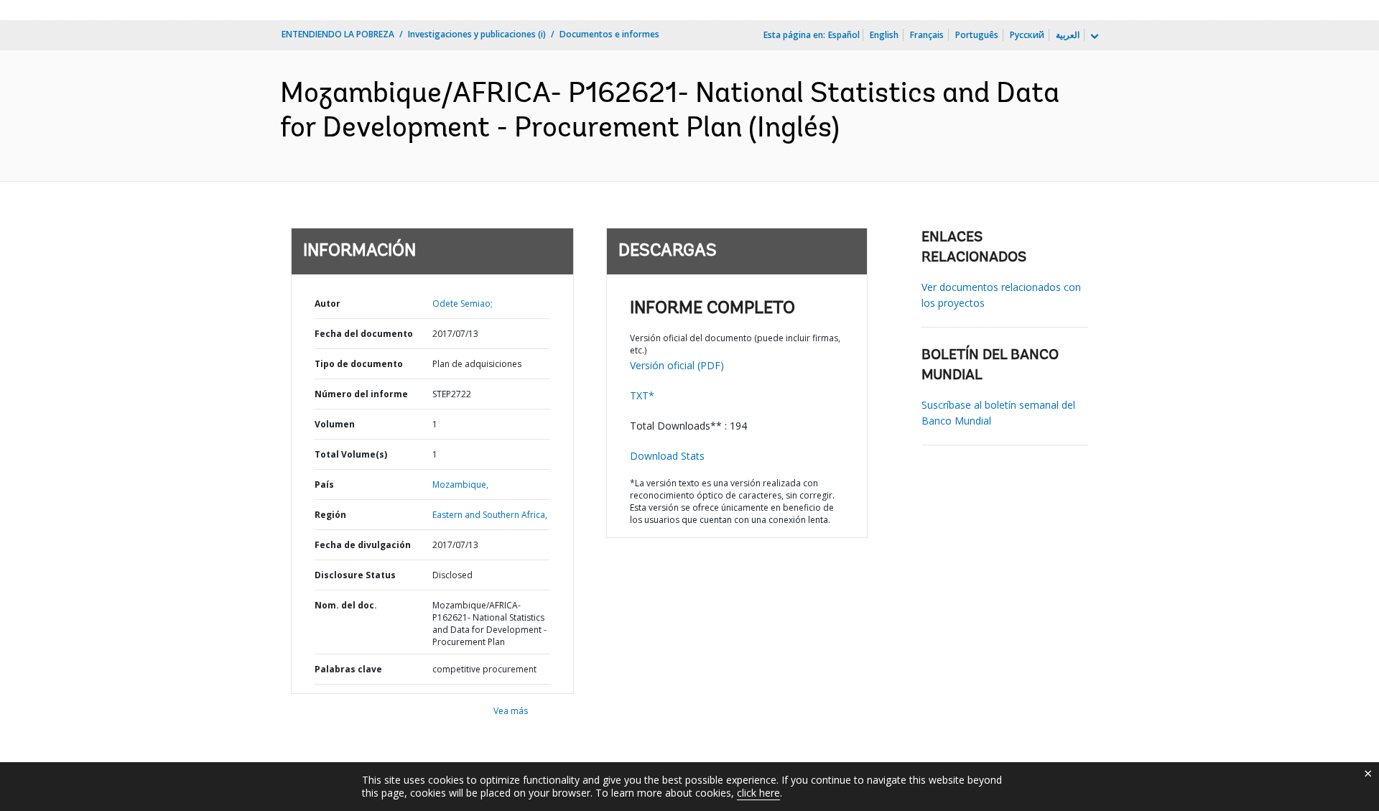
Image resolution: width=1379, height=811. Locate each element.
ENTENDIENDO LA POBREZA (338, 34)
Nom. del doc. (346, 605)
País (324, 484)
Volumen (335, 424)
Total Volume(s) (351, 454)
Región (330, 515)
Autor (327, 303)
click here (758, 793)
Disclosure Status (355, 575)
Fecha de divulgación (363, 545)
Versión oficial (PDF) (677, 365)
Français (927, 35)
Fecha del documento (364, 334)
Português (976, 35)
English (884, 35)
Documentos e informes (609, 34)
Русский (1027, 35)
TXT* (642, 395)
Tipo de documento (359, 364)
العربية (1067, 35)
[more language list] (1093, 37)
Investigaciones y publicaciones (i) (477, 34)
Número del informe (361, 394)
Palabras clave (348, 669)
